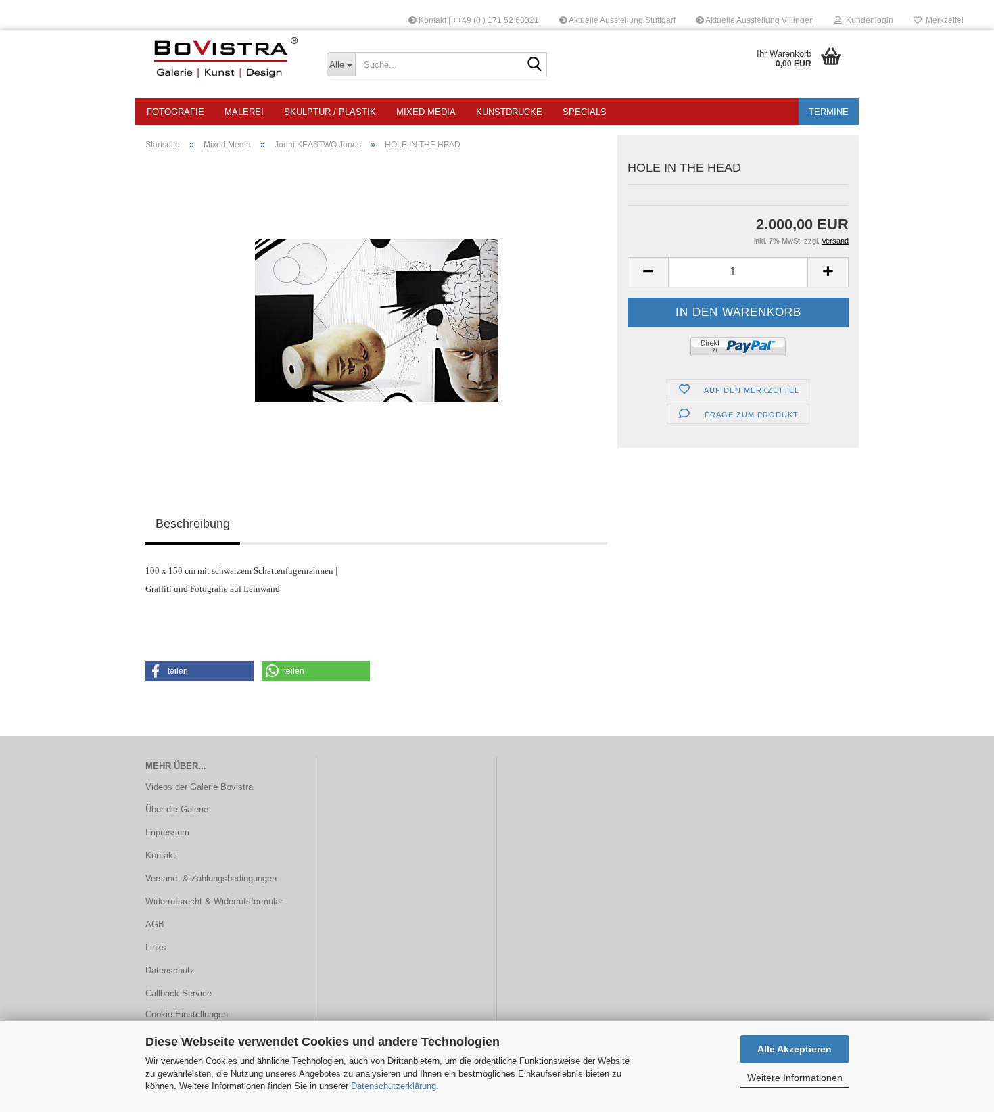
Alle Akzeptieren (794, 1049)
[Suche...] (534, 65)
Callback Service (178, 993)
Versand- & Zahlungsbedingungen (211, 878)
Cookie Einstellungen (186, 1014)
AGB (154, 924)
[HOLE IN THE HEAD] (376, 313)
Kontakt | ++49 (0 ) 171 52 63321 (478, 20)
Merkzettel (943, 20)
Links (155, 947)
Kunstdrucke (509, 112)
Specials (585, 112)
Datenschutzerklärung (393, 1086)
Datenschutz (170, 970)
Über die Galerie (176, 809)
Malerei (244, 112)
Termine (829, 112)
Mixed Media (426, 112)
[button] (648, 272)
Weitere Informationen (795, 1077)
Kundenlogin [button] (867, 20)
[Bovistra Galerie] (225, 57)
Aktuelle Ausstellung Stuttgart (621, 20)
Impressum (167, 832)
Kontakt (160, 855)
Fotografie (175, 112)
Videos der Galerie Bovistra (199, 787)
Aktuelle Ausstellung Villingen (759, 20)
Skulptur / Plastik (330, 112)
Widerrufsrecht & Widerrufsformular (214, 901)
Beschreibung (193, 523)
